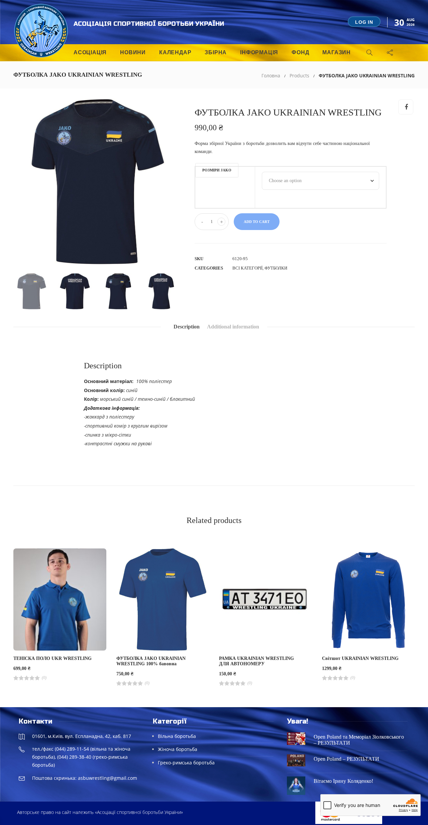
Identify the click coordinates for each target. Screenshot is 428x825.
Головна (270, 75)
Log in (364, 22)
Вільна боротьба (177, 736)
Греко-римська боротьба (186, 762)
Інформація (259, 52)
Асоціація (90, 52)
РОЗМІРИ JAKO (216, 170)
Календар (175, 52)
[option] (96, 181)
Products (299, 75)
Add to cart (257, 222)
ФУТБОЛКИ (275, 268)
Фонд (300, 52)
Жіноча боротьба (177, 749)
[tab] (186, 327)
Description (187, 326)
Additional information (233, 326)
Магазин (336, 52)
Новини (133, 52)
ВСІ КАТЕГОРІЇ (247, 268)
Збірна (216, 52)
